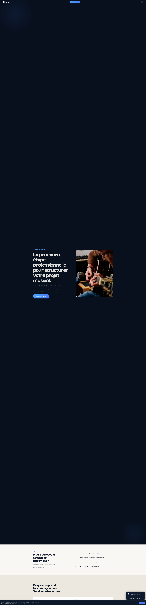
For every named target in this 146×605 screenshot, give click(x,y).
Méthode (50, 1)
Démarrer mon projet (75, 1)
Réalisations (83, 1)
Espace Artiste (66, 1)
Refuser (136, 602)
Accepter (141, 602)
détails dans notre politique (20, 603)
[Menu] (142, 2)
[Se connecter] (139, 2)
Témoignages (89, 1)
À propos (95, 1)
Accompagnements (57, 1)
